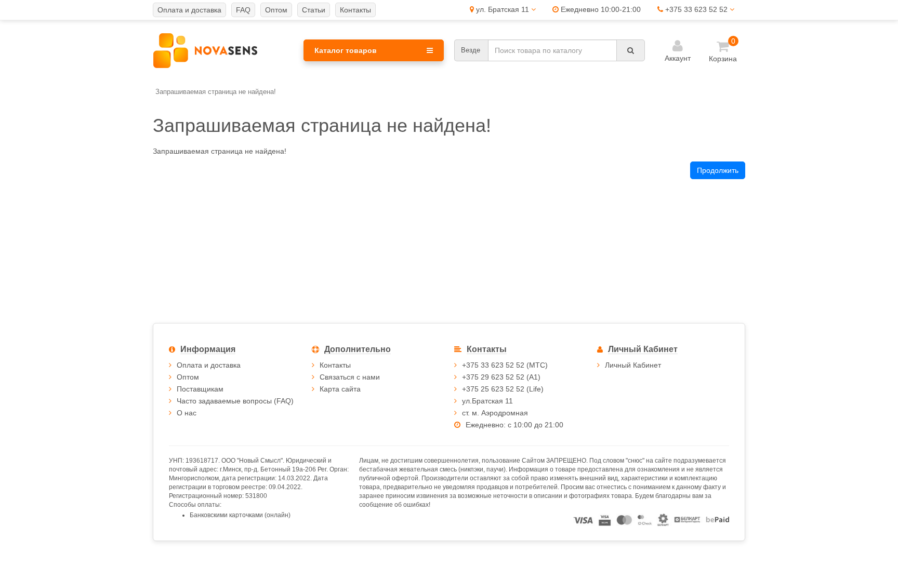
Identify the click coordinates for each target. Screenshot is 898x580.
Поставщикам (200, 389)
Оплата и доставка (209, 365)
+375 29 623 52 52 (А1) (501, 377)
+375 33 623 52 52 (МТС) (505, 365)
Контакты (335, 365)
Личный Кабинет (633, 365)
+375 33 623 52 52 (696, 9)
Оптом (188, 377)
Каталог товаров (345, 50)
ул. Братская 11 (502, 9)
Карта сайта (340, 389)
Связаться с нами (350, 377)
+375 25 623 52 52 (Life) (503, 389)
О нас (186, 413)
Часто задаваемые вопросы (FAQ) (235, 401)
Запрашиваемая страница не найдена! (215, 92)
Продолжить (717, 170)
